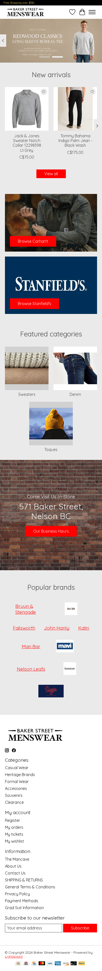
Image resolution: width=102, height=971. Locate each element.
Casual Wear (16, 767)
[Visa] (50, 963)
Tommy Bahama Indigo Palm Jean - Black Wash (75, 140)
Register (12, 820)
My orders (14, 827)
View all (51, 173)
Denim (75, 394)
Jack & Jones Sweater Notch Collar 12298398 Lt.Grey (27, 143)
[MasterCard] (42, 963)
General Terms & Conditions (30, 886)
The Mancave (17, 859)
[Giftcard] (26, 963)
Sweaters (26, 394)
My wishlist (14, 841)
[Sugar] (51, 691)
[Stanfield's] (69, 669)
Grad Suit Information (24, 907)
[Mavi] (64, 646)
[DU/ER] (71, 609)
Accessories (16, 788)
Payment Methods (21, 900)
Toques (50, 449)
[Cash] (18, 963)
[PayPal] (81, 963)
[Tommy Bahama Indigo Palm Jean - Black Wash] (75, 109)
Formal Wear (17, 781)
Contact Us (15, 873)
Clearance (14, 802)
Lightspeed (14, 956)
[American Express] (58, 963)
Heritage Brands (20, 774)
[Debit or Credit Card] (74, 963)
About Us (13, 866)
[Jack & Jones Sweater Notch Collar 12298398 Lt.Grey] (27, 109)
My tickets (14, 834)
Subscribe (80, 927)
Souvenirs (14, 795)
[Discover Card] (66, 963)
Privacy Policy (17, 893)
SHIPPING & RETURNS (24, 879)
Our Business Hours (51, 531)
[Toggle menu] (92, 12)
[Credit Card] (34, 963)
